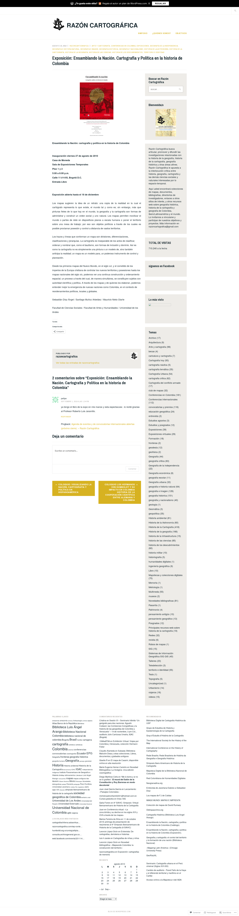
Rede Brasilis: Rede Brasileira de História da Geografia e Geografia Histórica (166, 757)
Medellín (55, 781)
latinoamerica (70, 775)
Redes (152, 635)
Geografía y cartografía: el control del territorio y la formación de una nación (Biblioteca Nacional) (166, 840)
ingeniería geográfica (159, 566)
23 (102, 880)
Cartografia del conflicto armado (164, 382)
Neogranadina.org (154, 783)
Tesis (151, 674)
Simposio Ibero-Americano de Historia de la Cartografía (165, 764)
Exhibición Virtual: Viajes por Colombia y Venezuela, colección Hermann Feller (119, 744)
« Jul (101, 889)
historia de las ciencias (100, 52)
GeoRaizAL (151, 855)
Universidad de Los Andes (66, 800)
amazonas (55, 720)
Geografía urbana (157, 482)
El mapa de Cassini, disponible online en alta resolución (118, 761)
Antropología (77, 720)
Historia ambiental (158, 518)
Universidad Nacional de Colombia (70, 810)
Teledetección (155, 665)
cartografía (60, 743)
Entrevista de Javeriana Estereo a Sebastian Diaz (166, 789)
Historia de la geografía (76, 52)
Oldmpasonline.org (154, 809)
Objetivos (181, 33)
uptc (69, 812)
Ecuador (81, 753)
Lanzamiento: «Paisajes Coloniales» (117, 790)
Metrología (154, 587)
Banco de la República (67, 723)
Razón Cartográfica (102, 25)
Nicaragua (79, 781)
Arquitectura (155, 342)
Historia (57, 765)
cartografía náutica (158, 364)
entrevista (153, 416)
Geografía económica (159, 473)
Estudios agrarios (157, 420)
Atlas (54, 723)
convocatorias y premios (161, 407)
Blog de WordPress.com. (119, 911)
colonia (70, 750)
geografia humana (58, 761)
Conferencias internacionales (163, 399)
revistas (72, 787)
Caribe (79, 740)
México (72, 781)
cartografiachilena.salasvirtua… (66, 822)
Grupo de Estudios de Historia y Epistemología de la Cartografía (160, 729)
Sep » (107, 889)
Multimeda (154, 591)
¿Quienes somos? (161, 33)
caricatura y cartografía (160, 355)
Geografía (154, 456)
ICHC (73, 769)
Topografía (154, 678)
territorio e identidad (154, 52)
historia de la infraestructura (162, 536)
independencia (87, 769)
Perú (82, 784)
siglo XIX (55, 789)
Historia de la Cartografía (161, 527)
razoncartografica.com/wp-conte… (67, 826)
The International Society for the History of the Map (166, 742)
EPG (89, 753)
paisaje (64, 784)
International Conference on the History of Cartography (164, 749)
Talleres (152, 660)
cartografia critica (157, 378)
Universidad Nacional (85, 804)
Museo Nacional (64, 781)
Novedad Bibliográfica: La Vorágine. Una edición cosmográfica (118, 770)
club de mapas (156, 390)
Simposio (143, 33)
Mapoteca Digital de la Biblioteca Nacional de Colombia (166, 772)
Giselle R (103, 760)
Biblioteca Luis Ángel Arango (67, 729)
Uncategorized (156, 683)
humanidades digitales (160, 561)
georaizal (88, 761)
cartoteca (72, 745)
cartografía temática (159, 369)
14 (131, 875)
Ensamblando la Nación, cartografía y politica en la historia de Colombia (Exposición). (166, 831)
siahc (87, 787)
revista (152, 639)
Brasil (73, 739)
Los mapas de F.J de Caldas (158, 795)
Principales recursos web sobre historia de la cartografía (164, 629)
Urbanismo (154, 687)
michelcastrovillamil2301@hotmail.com (116, 795)
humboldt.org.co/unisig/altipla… (66, 830)
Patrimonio (154, 609)
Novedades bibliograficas (161, 600)
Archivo (152, 337)
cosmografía (71, 753)
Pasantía (153, 605)
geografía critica (157, 460)
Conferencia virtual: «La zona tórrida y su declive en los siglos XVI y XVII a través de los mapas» (118, 812)
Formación (154, 438)
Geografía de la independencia (164, 46)
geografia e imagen (89, 49)
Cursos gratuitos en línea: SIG (112, 798)
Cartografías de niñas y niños (126, 838)
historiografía (155, 557)
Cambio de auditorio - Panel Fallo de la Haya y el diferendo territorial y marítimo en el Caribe (166, 873)
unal (88, 797)
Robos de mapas (157, 644)
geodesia (153, 447)
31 (108, 883)
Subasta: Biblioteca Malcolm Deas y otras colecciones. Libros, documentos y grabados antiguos (117, 753)
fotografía (56, 757)
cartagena (87, 739)
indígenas (55, 772)
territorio (84, 797)
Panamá (69, 784)
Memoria (153, 582)
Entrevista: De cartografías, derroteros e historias (116, 833)
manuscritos (62, 779)
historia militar (155, 552)
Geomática (154, 509)
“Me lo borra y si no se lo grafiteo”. (118, 781)
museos (152, 596)
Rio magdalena (79, 787)
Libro (151, 570)
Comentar (132, 469)
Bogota (65, 739)
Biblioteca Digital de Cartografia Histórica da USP (166, 722)
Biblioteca (80, 723)
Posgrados (154, 623)
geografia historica (108, 49)
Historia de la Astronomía (156, 49)
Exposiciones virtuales (160, 434)
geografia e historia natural (65, 49)
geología (153, 504)
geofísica (153, 452)
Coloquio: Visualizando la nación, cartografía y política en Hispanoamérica (75, 488)
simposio (62, 790)
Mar (87, 778)
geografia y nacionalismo (131, 49)
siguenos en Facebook (162, 266)
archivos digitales (87, 721)
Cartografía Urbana (158, 373)
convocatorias (59, 753)
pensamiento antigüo (159, 614)
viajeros (152, 692)
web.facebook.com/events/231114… (68, 838)
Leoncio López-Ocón (108, 831)
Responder (66, 417)
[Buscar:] (235, 11)
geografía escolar (157, 477)
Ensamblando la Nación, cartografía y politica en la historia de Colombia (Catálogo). (166, 823)
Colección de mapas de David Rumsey (163, 805)
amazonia (63, 720)
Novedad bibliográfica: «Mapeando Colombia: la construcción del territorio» (116, 845)
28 (131, 880)
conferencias (80, 749)
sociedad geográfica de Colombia (68, 795)
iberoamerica (67, 770)
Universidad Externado (68, 803)
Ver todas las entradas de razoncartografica (77, 362)
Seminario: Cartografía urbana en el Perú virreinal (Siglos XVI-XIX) (164, 865)
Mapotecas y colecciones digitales (165, 575)
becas (152, 351)
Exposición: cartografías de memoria (119, 853)
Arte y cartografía (101, 46)
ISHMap (61, 775)
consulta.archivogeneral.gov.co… (67, 834)
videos (152, 696)
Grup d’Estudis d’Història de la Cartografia (165, 735)
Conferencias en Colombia (123, 46)
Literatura (79, 775)
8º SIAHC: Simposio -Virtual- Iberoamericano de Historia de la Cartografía (119, 804)
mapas (69, 778)
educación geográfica (159, 411)
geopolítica (154, 513)
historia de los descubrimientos (127, 52)
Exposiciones (143, 46)
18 (114, 877)
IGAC (79, 769)
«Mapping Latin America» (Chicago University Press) (162, 849)
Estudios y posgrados (159, 425)
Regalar (160, 3)
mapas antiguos (79, 778)
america (70, 721)
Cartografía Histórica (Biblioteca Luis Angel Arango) (165, 816)
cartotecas (78, 745)
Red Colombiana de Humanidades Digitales (165, 778)
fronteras (153, 443)
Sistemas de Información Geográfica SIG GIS (161, 655)
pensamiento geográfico (161, 618)
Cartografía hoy (156, 360)
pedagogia (76, 784)
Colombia (60, 748)
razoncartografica (79, 46)
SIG (150, 648)
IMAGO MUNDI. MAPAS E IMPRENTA (163, 800)
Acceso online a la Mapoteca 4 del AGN (163, 879)
